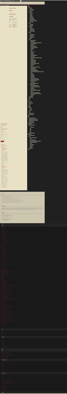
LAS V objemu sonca (33, 77)
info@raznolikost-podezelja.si (14, 24)
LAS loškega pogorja (33, 54)
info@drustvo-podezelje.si (7, 219)
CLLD (30, 33)
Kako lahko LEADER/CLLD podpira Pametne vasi (4, 166)
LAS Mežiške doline (32, 56)
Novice (28, 100)
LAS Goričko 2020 (32, 48)
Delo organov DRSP (31, 26)
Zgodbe (28, 115)
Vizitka (29, 99)
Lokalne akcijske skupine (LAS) (33, 40)
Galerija (29, 98)
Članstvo (30, 39)
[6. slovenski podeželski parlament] (4, 129)
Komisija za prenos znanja (32, 19)
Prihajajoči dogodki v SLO (31, 113)
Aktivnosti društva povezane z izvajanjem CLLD (33, 120)
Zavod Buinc (32, 91)
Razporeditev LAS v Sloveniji (31, 122)
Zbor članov (31, 27)
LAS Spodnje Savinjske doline (33, 69)
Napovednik (29, 106)
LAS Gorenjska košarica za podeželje (34, 47)
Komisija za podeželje (32, 18)
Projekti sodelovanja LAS (31, 121)
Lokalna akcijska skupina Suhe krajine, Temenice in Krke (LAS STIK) (37, 71)
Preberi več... (3, 164)
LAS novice (31, 143)
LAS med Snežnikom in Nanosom (34, 55)
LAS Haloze (32, 49)
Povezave (29, 149)
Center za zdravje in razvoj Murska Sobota (35, 85)
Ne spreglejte (30, 107)
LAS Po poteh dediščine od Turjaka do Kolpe (35, 63)
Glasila (29, 105)
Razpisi (29, 112)
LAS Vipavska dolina (33, 76)
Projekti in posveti (29, 134)
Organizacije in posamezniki (32, 84)
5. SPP (30, 128)
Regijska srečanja (32, 127)
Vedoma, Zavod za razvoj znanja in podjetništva (35, 92)
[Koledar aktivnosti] (3, 125)
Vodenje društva (31, 25)
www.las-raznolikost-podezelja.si (15, 26)
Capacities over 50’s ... (32, 144)
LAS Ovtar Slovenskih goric (33, 61)
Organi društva (31, 12)
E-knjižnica (30, 32)
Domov (28, 5)
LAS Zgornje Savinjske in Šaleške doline (34, 78)
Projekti (29, 136)
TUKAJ (2, 163)
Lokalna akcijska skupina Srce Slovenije (34, 70)
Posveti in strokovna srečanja (31, 135)
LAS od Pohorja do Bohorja (33, 62)
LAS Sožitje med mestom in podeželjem (34, 83)
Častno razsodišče (31, 17)
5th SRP (30, 129)
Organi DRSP (30, 11)
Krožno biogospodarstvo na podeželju (33, 142)
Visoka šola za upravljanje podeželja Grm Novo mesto (36, 93)
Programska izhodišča (32, 10)
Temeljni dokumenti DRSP (32, 34)
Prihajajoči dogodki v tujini (31, 114)
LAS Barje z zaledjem (33, 41)
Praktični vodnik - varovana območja (33, 137)
